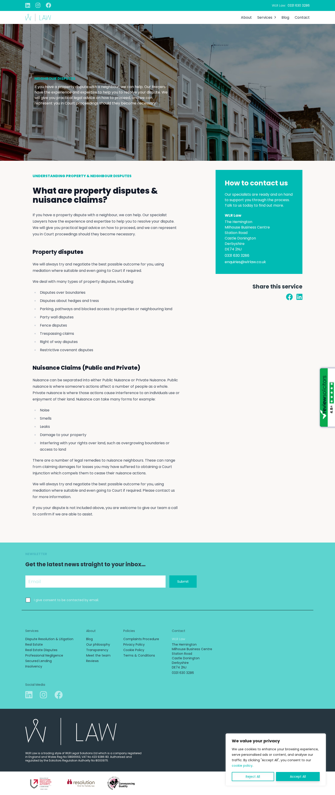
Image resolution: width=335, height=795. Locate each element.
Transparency (97, 650)
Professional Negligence (44, 655)
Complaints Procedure (141, 639)
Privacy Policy (134, 644)
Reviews (92, 661)
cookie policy (242, 765)
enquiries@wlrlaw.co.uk (245, 262)
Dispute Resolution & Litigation (49, 639)
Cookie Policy (133, 650)
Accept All (298, 776)
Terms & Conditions (139, 655)
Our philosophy (98, 644)
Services (264, 17)
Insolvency (33, 666)
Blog (285, 17)
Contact (302, 17)
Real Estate (34, 644)
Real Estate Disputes (41, 650)
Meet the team (98, 655)
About (246, 17)
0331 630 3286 (299, 5)
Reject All (253, 776)
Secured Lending (38, 661)
